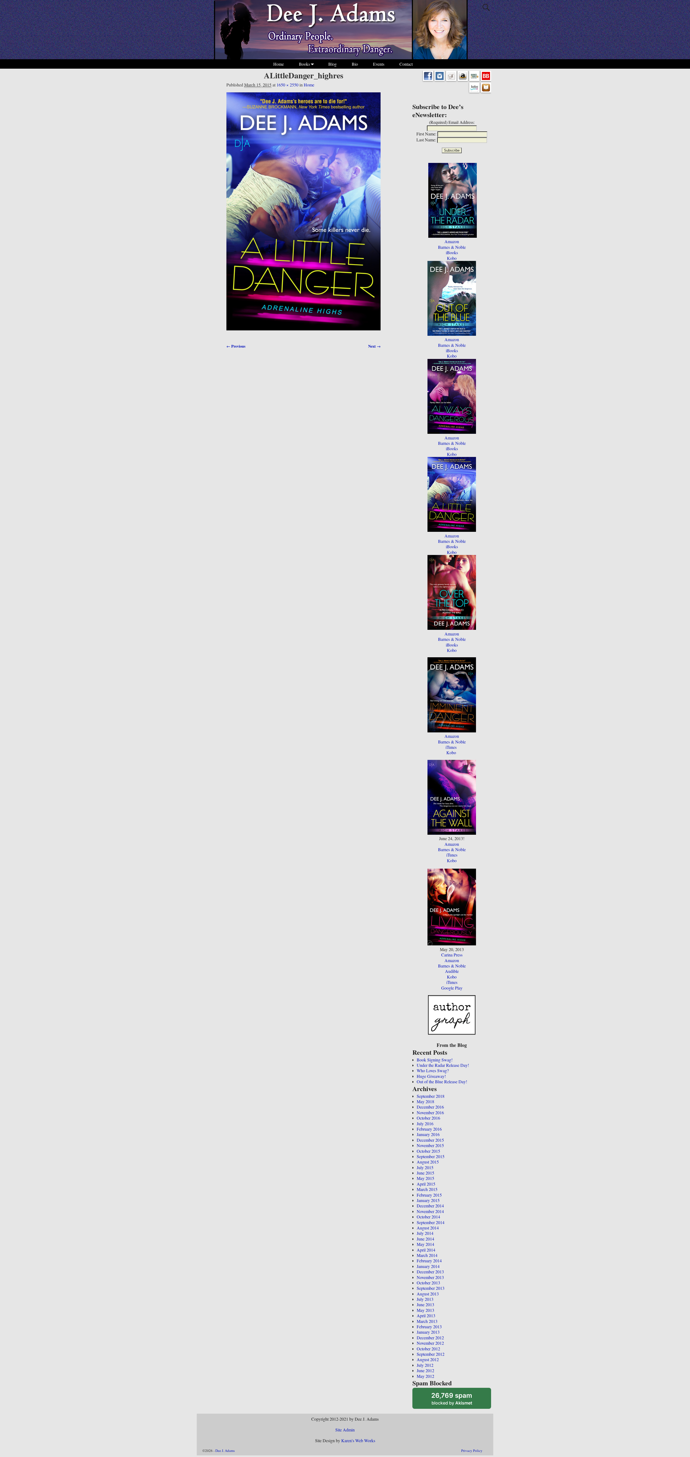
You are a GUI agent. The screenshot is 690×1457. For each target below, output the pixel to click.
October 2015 (428, 1151)
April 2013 (426, 1315)
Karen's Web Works (358, 1440)
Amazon (451, 241)
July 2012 (425, 1365)
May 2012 (425, 1376)
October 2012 (428, 1348)
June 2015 (425, 1173)
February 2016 (429, 1129)
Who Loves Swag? (433, 1070)
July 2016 (425, 1123)
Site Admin (345, 1429)
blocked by (459, 1400)
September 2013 (430, 1288)
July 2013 (425, 1299)
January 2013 (428, 1332)
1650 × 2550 (287, 85)
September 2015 (430, 1156)
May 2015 (425, 1178)
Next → (374, 346)
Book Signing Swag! (435, 1060)
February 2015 (429, 1195)
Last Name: (426, 139)
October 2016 (428, 1118)
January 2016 (428, 1134)
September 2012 (430, 1354)
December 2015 (430, 1140)
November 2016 (430, 1112)
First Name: (426, 134)
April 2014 (426, 1250)
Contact (406, 64)
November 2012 (430, 1343)
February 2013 (429, 1326)
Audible (452, 971)
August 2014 (428, 1228)
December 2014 (430, 1205)
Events (378, 64)
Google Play (452, 988)
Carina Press (452, 955)
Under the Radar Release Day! (443, 1065)
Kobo (452, 258)
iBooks (452, 252)
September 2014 (430, 1222)
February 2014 (429, 1260)
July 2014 (425, 1233)
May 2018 (425, 1101)
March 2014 (427, 1255)
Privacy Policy (471, 1450)
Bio (355, 64)
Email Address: (461, 122)
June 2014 (425, 1239)
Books (304, 64)
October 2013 (428, 1282)
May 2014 (425, 1244)
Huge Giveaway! (431, 1076)
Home (278, 64)
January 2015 (428, 1200)
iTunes (451, 747)
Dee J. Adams (225, 1450)
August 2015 (428, 1162)
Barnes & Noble (452, 247)
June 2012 (425, 1370)
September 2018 (430, 1096)
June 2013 (425, 1304)
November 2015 (430, 1145)
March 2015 (427, 1189)
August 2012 (428, 1359)
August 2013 (428, 1294)
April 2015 (426, 1184)
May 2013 (425, 1310)
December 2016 (430, 1107)
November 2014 (430, 1211)
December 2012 (430, 1337)
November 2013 (430, 1277)
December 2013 (430, 1271)
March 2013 (427, 1321)
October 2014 (428, 1217)
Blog (332, 64)
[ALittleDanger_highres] (303, 214)
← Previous (236, 346)
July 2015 (425, 1167)
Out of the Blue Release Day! (442, 1081)
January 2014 (428, 1266)
